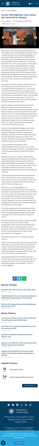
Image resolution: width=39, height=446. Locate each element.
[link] (14, 3)
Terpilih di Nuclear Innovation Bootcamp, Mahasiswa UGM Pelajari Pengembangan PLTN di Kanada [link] (19, 297)
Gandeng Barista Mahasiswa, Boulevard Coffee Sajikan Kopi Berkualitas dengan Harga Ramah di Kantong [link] (17, 353)
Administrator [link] (11, 24)
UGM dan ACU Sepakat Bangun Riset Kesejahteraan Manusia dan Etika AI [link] (18, 305)
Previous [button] (3, 37)
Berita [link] (3, 10)
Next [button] (36, 37)
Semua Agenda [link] (28, 385)
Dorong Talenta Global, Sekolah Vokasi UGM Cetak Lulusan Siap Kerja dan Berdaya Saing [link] (18, 319)
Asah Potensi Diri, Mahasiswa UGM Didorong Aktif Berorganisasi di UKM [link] (18, 327)
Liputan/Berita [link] (11, 10)
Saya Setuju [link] (19, 442)
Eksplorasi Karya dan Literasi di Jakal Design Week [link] (18, 289)
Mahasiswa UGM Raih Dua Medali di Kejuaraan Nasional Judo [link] (16, 335)
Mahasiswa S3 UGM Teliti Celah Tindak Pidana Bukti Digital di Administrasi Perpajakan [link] (19, 344)
